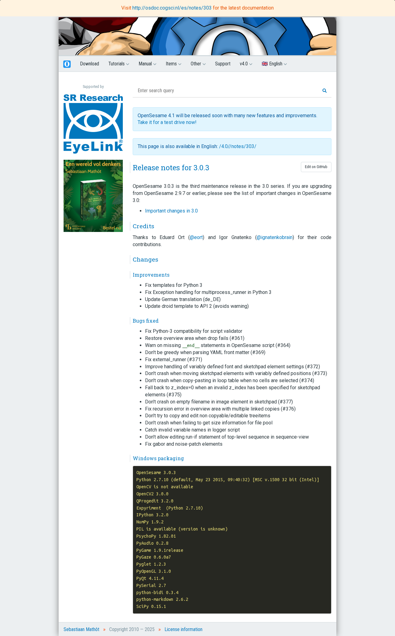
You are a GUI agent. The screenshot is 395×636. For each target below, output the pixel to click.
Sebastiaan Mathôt (81, 629)
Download (89, 64)
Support (223, 64)
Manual (146, 64)
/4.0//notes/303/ (237, 146)
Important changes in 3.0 (171, 211)
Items (172, 64)
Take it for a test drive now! (167, 122)
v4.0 (244, 64)
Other (196, 64)
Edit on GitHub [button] (316, 166)
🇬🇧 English (273, 64)
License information (183, 629)
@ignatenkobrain (275, 237)
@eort (196, 237)
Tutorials (117, 64)
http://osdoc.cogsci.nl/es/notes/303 (172, 8)
